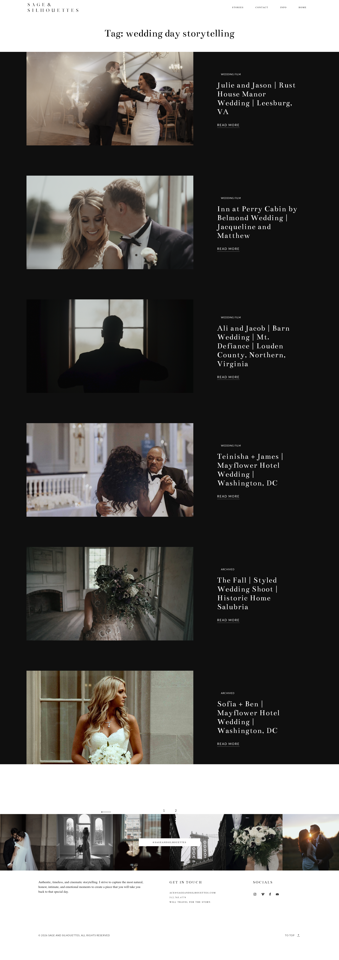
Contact (261, 7)
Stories (238, 7)
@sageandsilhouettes (169, 842)
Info (283, 7)
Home (303, 7)
